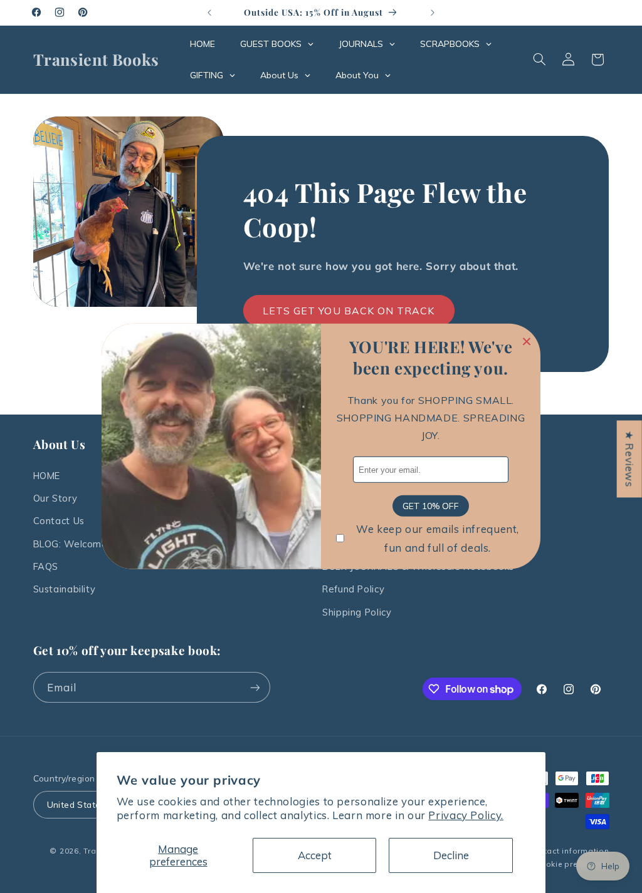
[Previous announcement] (209, 12)
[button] (539, 59)
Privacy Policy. (465, 815)
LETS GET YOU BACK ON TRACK (348, 310)
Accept (315, 855)
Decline (451, 855)
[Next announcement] (432, 12)
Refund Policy (353, 589)
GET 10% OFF (431, 506)
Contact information (569, 850)
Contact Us (59, 521)
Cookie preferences (572, 864)
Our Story (55, 498)
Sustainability (64, 589)
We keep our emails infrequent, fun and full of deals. (437, 538)
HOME (47, 476)
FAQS (46, 566)
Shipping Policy (356, 612)
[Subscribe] (254, 687)
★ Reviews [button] (629, 458)
